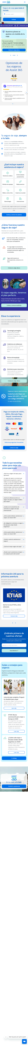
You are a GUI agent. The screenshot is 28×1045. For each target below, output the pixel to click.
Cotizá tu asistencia (14, 787)
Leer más (14, 708)
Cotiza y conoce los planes (14, 215)
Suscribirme (13, 651)
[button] (1, 93)
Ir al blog (14, 759)
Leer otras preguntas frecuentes (14, 560)
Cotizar (14, 19)
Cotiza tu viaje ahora (14, 268)
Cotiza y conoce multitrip (14, 306)
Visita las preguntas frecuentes (14, 443)
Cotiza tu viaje (14, 448)
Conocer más (14, 616)
